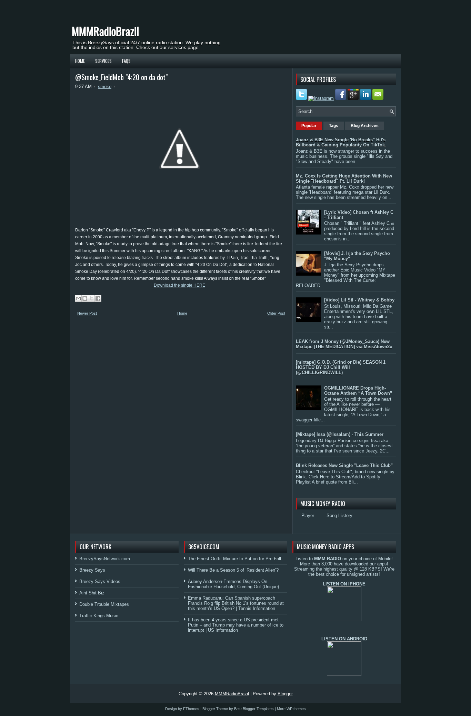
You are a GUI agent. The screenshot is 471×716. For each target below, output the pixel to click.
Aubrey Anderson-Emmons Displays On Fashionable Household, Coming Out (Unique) (233, 584)
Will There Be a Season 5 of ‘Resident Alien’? (233, 570)
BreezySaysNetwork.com (104, 558)
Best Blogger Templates (254, 709)
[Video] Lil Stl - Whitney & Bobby (359, 300)
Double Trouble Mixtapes (104, 604)
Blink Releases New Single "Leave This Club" (344, 465)
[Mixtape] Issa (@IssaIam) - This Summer (339, 434)
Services (103, 60)
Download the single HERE (179, 285)
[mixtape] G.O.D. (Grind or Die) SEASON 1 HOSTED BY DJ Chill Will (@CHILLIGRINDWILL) (340, 367)
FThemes (191, 709)
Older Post (276, 313)
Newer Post (87, 313)
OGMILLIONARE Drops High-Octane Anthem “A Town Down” (358, 390)
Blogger (285, 693)
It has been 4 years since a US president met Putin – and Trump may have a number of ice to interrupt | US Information (235, 625)
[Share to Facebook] (97, 298)
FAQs (126, 60)
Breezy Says (92, 570)
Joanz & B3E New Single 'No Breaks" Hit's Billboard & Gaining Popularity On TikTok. (341, 142)
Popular (309, 125)
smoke (104, 86)
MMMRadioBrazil (105, 31)
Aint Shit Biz (91, 592)
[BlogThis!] (84, 298)
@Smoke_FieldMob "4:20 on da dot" (121, 77)
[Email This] (78, 298)
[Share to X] (91, 298)
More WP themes (291, 709)
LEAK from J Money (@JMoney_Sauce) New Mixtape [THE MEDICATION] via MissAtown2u (344, 344)
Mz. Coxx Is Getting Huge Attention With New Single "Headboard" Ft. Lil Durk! (344, 178)
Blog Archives (365, 125)
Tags (333, 125)
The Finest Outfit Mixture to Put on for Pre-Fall (234, 558)
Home (80, 60)
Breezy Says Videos (99, 581)
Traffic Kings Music (98, 615)
